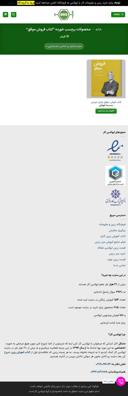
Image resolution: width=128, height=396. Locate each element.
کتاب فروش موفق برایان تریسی (106, 102)
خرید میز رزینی (117, 254)
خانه (99, 29)
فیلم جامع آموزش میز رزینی (110, 242)
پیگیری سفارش (117, 230)
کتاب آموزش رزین (20, 352)
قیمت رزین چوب (116, 260)
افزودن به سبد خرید (106, 110)
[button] (118, 14)
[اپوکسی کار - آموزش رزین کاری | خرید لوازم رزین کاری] (64, 14)
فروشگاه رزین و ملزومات (112, 224)
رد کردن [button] (12, 3)
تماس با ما (119, 265)
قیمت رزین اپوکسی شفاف (111, 248)
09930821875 (98, 372)
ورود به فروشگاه (25, 3)
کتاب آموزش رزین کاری (113, 236)
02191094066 (103, 364)
